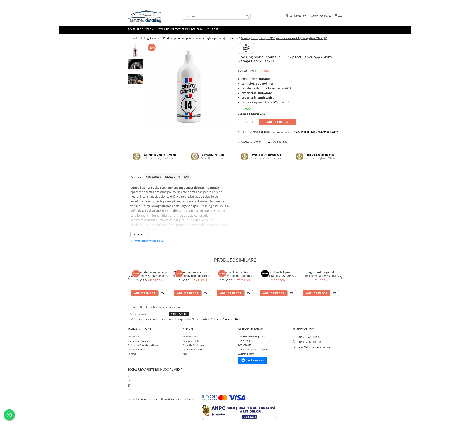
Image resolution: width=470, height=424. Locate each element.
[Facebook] (129, 376)
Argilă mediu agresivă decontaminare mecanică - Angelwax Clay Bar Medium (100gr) (321, 274)
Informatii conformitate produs (147, 240)
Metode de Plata (192, 336)
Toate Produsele (140, 29)
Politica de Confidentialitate (226, 319)
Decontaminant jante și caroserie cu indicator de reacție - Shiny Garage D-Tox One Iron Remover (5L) (235, 274)
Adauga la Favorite (251, 141)
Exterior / (235, 38)
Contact (132, 353)
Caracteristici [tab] (153, 176)
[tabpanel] (188, 86)
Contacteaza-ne (255, 360)
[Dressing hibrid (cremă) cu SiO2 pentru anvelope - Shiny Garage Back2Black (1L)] (188, 86)
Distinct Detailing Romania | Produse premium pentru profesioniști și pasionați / (178, 38)
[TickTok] (129, 381)
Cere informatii (279, 141)
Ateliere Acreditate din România (180, 29)
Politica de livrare (137, 349)
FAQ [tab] (186, 176)
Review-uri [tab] (172, 176)
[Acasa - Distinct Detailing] (146, 16)
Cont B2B (212, 29)
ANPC (186, 353)
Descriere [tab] (135, 177)
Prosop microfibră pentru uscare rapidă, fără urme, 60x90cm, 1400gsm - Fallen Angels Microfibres (277, 274)
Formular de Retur (193, 349)
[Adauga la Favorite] (162, 293)
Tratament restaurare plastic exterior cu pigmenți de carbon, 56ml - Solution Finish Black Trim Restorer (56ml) (192, 274)
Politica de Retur (191, 341)
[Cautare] (247, 17)
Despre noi (133, 336)
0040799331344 (308, 337)
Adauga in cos (277, 122)
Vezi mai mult (139, 234)
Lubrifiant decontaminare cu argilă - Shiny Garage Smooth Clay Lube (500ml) (149, 274)
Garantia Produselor (194, 345)
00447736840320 (309, 342)
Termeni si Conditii (138, 341)
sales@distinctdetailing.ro (313, 347)
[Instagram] (129, 385)
